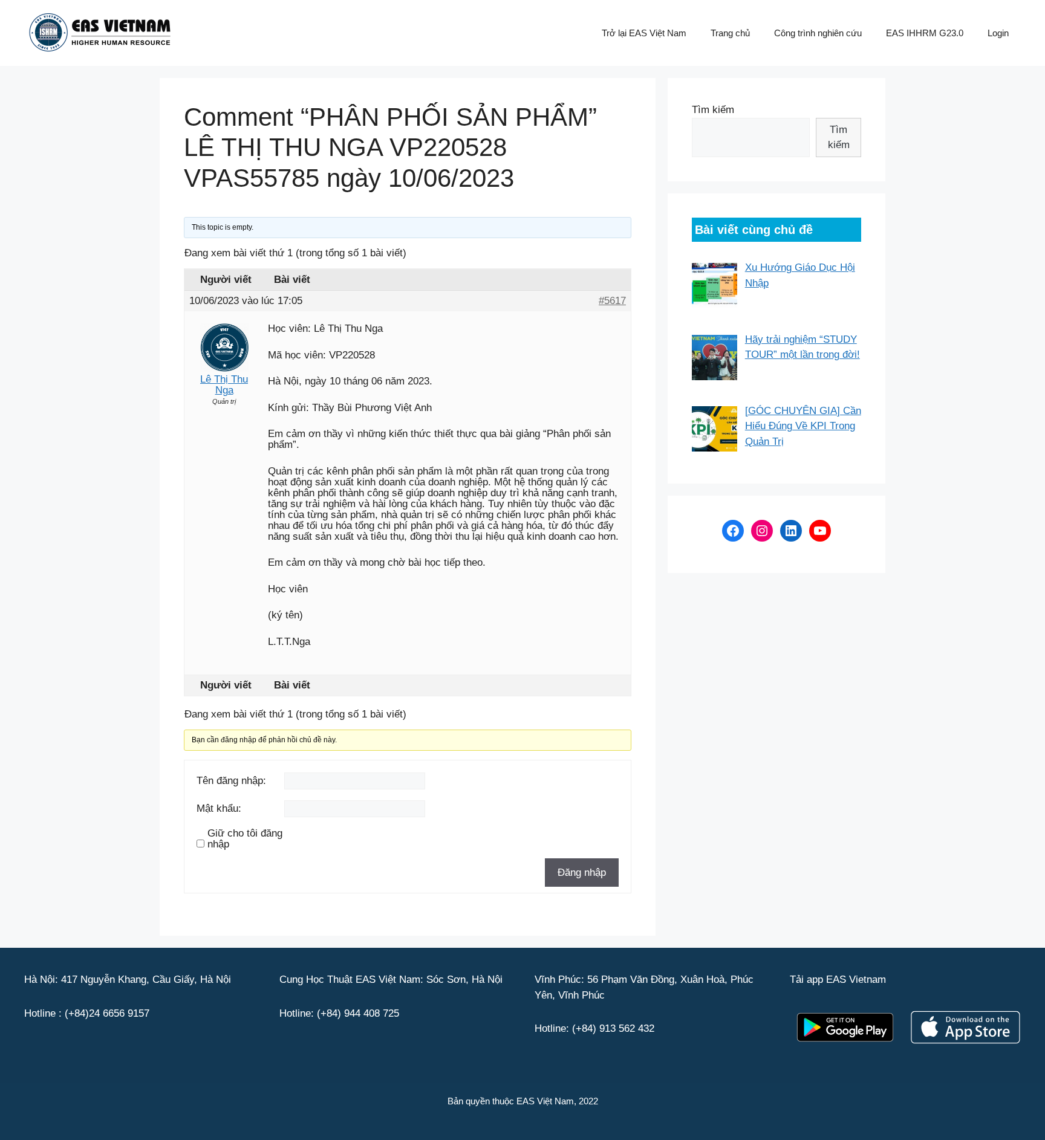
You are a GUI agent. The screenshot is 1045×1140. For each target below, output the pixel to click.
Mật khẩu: (219, 808)
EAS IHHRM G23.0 (924, 33)
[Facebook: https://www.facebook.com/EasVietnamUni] (733, 531)
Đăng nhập (582, 872)
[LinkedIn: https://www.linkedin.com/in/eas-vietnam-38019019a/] (791, 531)
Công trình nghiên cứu (818, 33)
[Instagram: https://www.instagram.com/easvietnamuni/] (762, 531)
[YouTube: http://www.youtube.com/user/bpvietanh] (820, 531)
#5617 (612, 301)
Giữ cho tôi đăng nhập (244, 839)
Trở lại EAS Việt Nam (644, 33)
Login (998, 33)
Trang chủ (730, 33)
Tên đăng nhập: (231, 781)
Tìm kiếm (713, 109)
